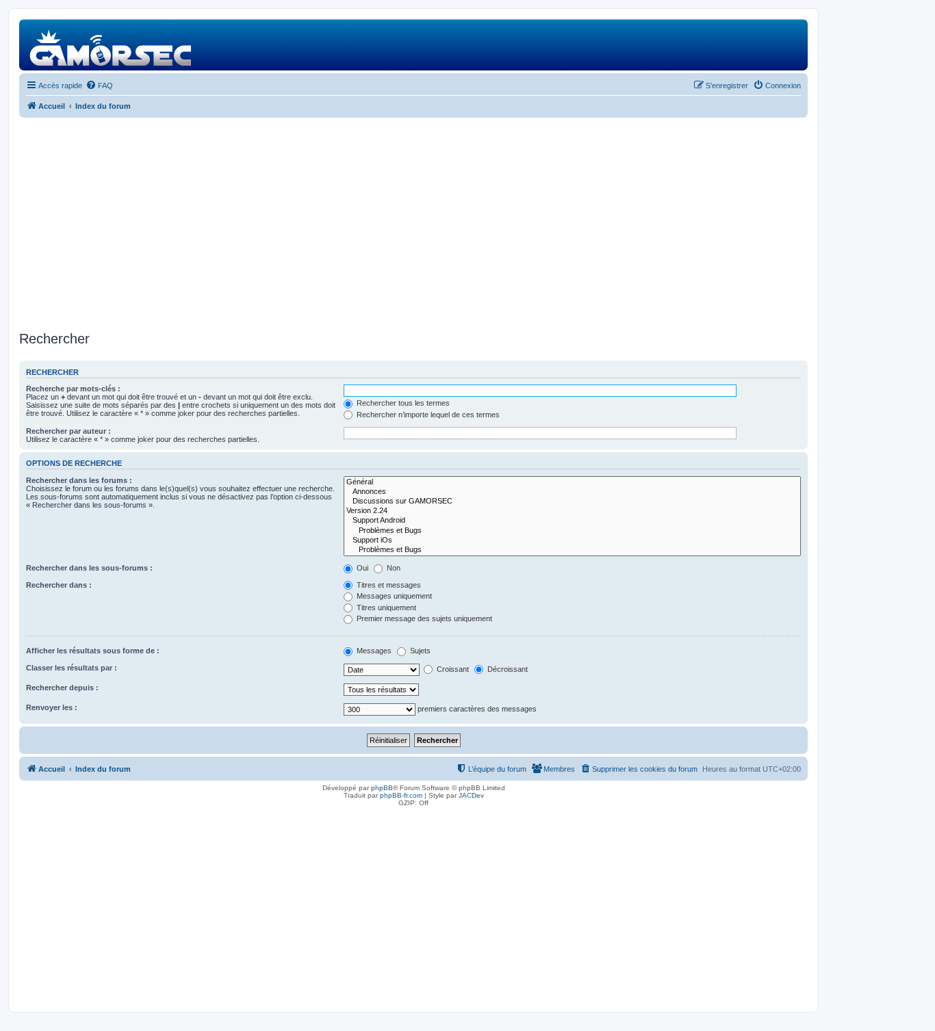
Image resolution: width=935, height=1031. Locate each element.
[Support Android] (572, 520)
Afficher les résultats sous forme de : (92, 651)
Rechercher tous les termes (402, 403)
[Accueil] (111, 45)
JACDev (471, 795)
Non (392, 568)
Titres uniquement (385, 607)
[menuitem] (99, 85)
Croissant (452, 669)
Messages (373, 651)
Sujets (419, 651)
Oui (361, 568)
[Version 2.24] (572, 511)
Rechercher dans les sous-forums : (89, 568)
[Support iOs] (572, 540)
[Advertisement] (413, 224)
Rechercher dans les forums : (79, 480)
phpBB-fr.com (401, 795)
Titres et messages (388, 585)
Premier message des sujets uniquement (423, 618)
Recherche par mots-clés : (73, 388)
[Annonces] (572, 492)
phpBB (382, 788)
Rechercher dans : (59, 585)
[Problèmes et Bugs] (572, 531)
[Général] (572, 482)
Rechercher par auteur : (68, 431)
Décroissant (506, 669)
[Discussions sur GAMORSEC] (572, 501)
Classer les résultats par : (71, 668)
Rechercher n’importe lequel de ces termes (427, 414)
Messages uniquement (393, 596)
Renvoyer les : (51, 707)
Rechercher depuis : (62, 687)
